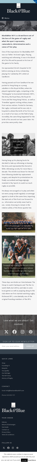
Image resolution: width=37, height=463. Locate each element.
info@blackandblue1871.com (15, 390)
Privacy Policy (6, 432)
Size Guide (5, 427)
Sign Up (30, 346)
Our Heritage (6, 373)
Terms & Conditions (8, 434)
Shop (3, 363)
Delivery (4, 422)
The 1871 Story (6, 375)
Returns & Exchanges (8, 424)
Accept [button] (24, 460)
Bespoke (4, 368)
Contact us (5, 429)
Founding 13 (6, 365)
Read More (32, 460)
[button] (5, 18)
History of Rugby (7, 378)
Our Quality (5, 370)
